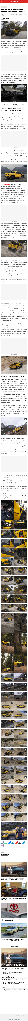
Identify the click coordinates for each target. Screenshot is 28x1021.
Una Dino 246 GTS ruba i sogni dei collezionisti (12, 979)
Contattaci (16, 1018)
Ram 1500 (8, 184)
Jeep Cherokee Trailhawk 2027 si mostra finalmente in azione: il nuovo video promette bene (14, 990)
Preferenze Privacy (16, 1019)
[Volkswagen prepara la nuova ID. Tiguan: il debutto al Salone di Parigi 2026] (14, 930)
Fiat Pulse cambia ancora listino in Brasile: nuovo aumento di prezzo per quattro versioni (13, 983)
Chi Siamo (5, 1018)
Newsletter (10, 1018)
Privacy (9, 1019)
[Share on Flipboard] (16, 842)
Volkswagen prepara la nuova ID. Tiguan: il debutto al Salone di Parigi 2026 (13, 940)
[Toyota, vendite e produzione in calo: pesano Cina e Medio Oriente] (14, 910)
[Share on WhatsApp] (5, 842)
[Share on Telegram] (23, 842)
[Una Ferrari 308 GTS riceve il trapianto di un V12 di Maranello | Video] (14, 889)
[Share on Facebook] (2, 842)
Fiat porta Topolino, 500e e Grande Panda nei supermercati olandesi (12, 973)
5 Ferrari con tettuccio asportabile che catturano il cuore (13, 986)
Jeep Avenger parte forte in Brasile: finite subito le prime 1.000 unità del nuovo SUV (14, 976)
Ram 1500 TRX (5, 854)
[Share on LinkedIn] (12, 842)
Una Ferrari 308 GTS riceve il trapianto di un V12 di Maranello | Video (13, 899)
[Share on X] (19, 842)
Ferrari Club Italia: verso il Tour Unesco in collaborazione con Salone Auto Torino (12, 878)
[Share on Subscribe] (2, 845)
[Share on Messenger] (9, 842)
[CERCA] (26, 1)
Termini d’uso (22, 1018)
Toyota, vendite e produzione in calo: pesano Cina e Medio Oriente (13, 919)
